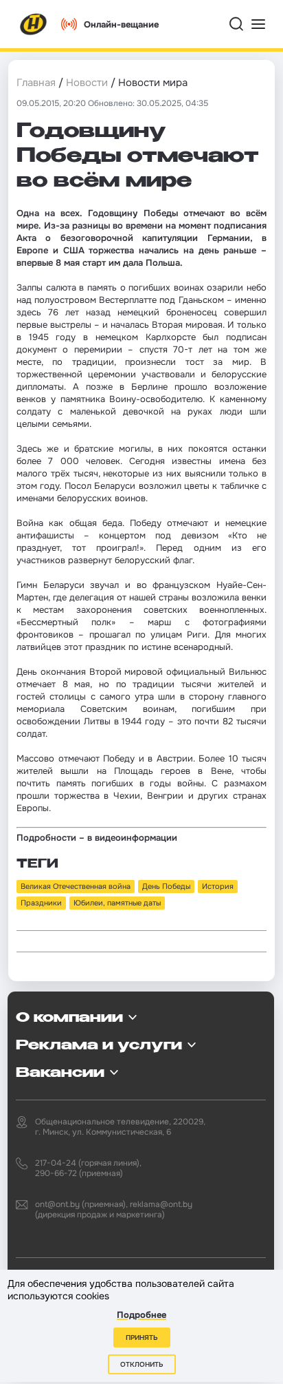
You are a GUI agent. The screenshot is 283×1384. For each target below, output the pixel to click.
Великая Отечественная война (76, 886)
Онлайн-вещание (121, 24)
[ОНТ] (33, 24)
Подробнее (141, 1315)
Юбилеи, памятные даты (117, 903)
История (218, 886)
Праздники (41, 903)
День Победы (166, 886)
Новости (87, 83)
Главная (36, 83)
